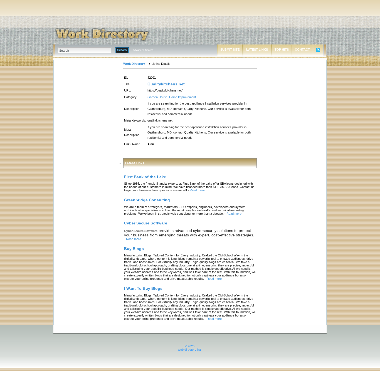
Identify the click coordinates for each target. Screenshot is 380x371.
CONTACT (302, 49)
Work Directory (134, 63)
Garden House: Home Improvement (171, 97)
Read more (197, 190)
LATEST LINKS (257, 49)
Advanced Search (143, 50)
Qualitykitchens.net (166, 84)
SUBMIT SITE (230, 49)
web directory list (189, 349)
